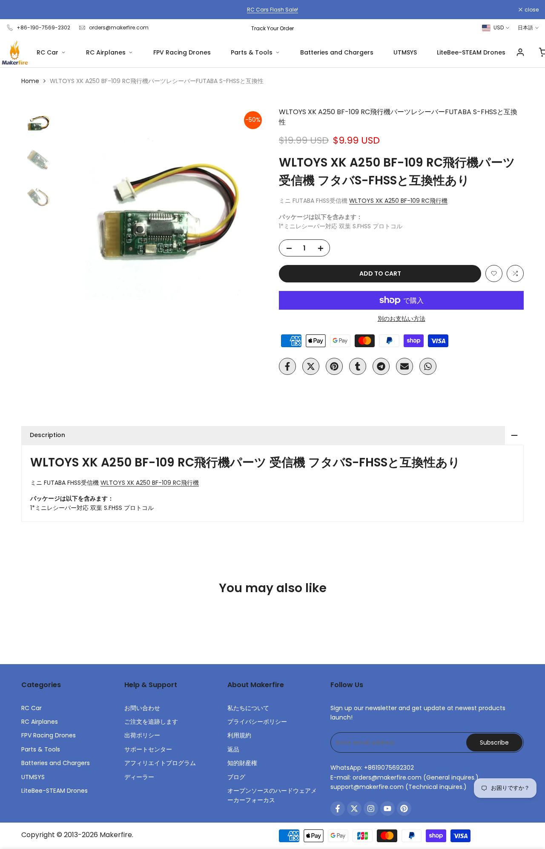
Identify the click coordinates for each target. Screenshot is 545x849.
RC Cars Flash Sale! (272, 9)
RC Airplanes (106, 52)
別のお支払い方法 (401, 318)
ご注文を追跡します (151, 721)
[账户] (520, 52)
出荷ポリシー (142, 735)
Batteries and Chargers (336, 52)
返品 (233, 749)
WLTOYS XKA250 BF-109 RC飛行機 (398, 200)
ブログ (236, 777)
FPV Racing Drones (182, 52)
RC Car (47, 52)
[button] (493, 273)
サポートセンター (148, 749)
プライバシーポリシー (257, 721)
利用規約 (239, 735)
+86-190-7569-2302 (43, 27)
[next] (249, 211)
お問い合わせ (142, 708)
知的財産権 (242, 763)
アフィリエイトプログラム (160, 763)
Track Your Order (272, 28)
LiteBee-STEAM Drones (471, 52)
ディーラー (139, 777)
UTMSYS (405, 52)
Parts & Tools (251, 52)
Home (30, 81)
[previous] (74, 211)
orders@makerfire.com (119, 27)
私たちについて (248, 708)
